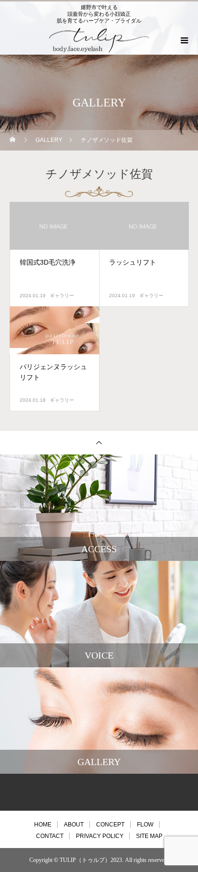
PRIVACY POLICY (100, 836)
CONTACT (49, 836)
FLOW (145, 824)
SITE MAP (149, 836)
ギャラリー (62, 295)
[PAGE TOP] (99, 442)
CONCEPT (110, 824)
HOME (42, 824)
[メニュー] (183, 40)
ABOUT (74, 824)
